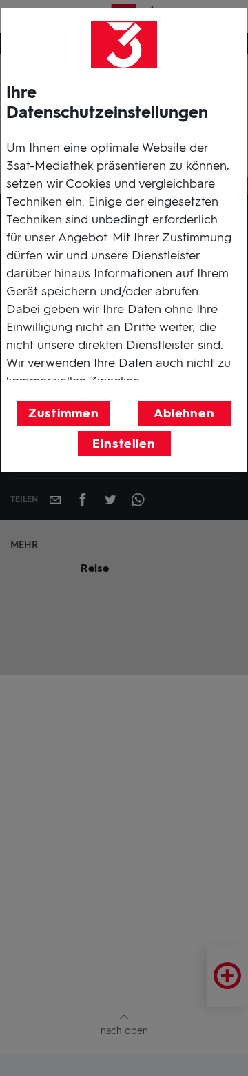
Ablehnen (184, 413)
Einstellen (124, 443)
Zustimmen (63, 413)
